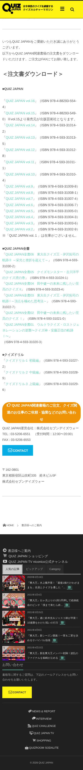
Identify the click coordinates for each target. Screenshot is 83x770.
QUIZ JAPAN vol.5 (19, 211)
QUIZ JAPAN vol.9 (19, 186)
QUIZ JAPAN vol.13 (20, 138)
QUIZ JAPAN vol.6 (19, 205)
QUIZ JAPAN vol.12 (20, 150)
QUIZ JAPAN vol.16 (20, 101)
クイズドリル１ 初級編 (22, 360)
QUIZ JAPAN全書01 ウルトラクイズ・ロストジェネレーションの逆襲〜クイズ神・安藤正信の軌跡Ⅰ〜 (40, 330)
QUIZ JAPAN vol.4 (19, 217)
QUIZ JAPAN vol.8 (19, 193)
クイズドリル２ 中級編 (22, 372)
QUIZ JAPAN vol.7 (19, 199)
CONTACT (20, 450)
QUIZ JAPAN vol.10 (20, 174)
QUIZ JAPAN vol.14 (20, 125)
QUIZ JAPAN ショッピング (28, 556)
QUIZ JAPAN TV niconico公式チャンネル (38, 561)
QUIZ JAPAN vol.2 (19, 229)
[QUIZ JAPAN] (27, 8)
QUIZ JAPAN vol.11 (20, 162)
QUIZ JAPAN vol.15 (20, 113)
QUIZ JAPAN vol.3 (19, 223)
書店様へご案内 (19, 551)
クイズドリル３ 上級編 (22, 384)
